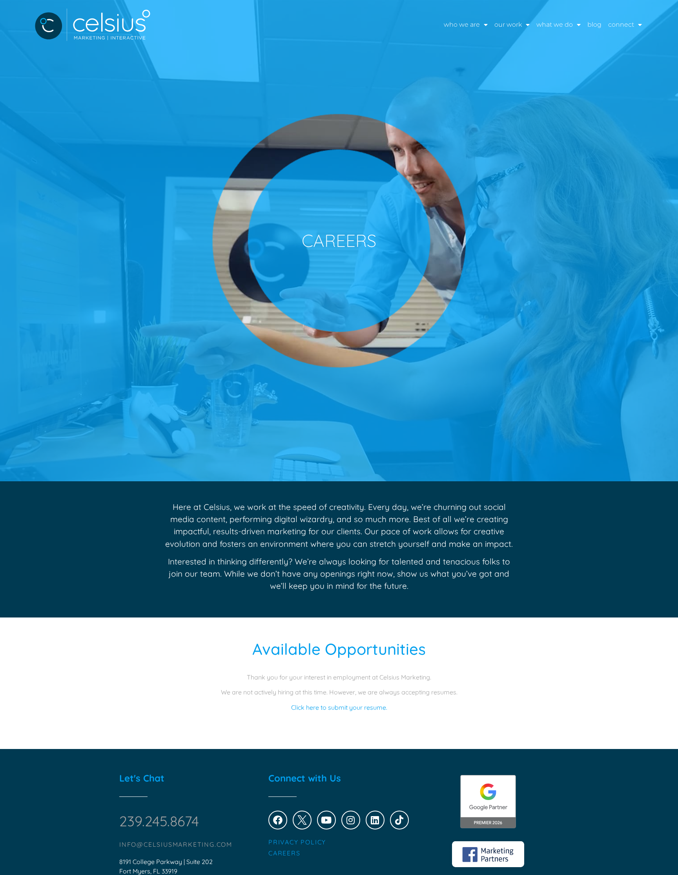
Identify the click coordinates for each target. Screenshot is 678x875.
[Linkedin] (375, 820)
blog (594, 24)
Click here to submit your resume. (339, 707)
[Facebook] (277, 820)
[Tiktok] (399, 820)
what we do (554, 24)
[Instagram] (350, 820)
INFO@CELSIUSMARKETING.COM (175, 844)
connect (621, 24)
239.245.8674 (159, 821)
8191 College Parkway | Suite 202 (166, 862)
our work (508, 24)
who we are (462, 24)
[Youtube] (326, 820)
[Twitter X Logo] (302, 820)
